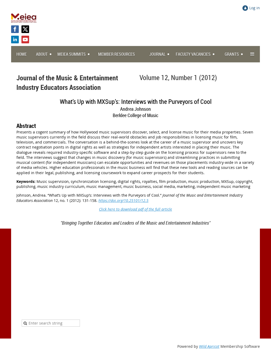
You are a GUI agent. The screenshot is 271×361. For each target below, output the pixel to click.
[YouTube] (25, 39)
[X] (25, 29)
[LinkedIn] (15, 39)
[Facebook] (15, 29)
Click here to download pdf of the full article (135, 209)
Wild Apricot (209, 346)
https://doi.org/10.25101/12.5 (123, 200)
